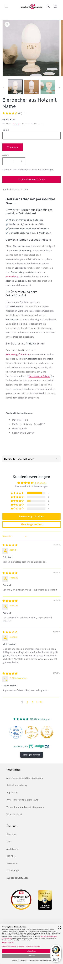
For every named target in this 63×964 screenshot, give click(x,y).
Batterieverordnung (16, 785)
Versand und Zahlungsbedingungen (25, 806)
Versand (16, 124)
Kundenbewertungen (17, 877)
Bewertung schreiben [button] (31, 516)
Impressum (12, 792)
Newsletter (12, 863)
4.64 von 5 (40, 482)
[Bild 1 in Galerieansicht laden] (15, 87)
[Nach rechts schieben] (59, 87)
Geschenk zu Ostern (39, 375)
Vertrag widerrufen (31, 754)
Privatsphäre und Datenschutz (22, 799)
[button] (6, 6)
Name (5, 129)
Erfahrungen (13, 870)
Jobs (8, 841)
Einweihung (12, 276)
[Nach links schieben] (3, 87)
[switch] (56, 959)
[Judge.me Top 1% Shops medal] (47, 732)
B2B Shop (11, 856)
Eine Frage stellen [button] (31, 524)
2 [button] (27, 702)
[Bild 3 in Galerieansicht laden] (47, 87)
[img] (10, 545)
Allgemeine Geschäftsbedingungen (24, 777)
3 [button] (32, 702)
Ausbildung (12, 848)
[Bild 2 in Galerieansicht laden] (31, 87)
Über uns (11, 834)
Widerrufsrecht (14, 814)
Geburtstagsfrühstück (17, 354)
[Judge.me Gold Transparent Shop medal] (31, 732)
